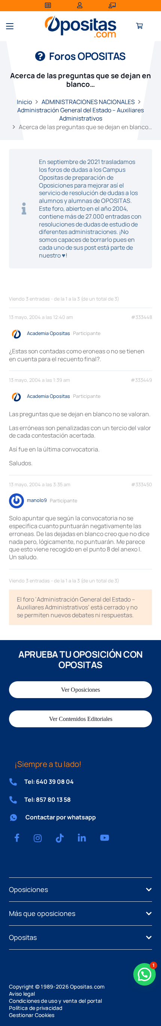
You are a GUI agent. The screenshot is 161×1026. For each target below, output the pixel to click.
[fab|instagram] (38, 838)
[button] (9, 26)
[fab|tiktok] (60, 838)
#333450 (141, 484)
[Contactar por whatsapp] (17, 817)
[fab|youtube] (104, 838)
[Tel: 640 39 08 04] (16, 782)
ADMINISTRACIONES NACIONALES (88, 102)
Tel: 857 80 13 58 (47, 799)
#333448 (141, 317)
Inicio (24, 102)
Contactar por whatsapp (60, 817)
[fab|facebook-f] (16, 838)
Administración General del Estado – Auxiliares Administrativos (80, 114)
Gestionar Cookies (32, 1015)
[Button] (139, 26)
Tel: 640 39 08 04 (49, 781)
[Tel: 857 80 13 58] (16, 800)
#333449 (141, 380)
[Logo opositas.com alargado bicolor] (80, 26)
